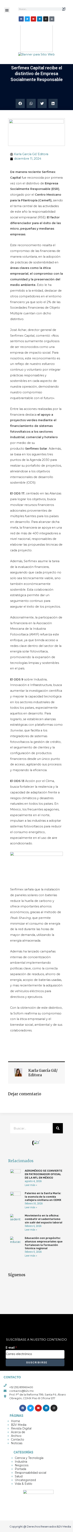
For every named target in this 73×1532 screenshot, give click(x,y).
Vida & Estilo (23, 1484)
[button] (7, 10)
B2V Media (18, 1425)
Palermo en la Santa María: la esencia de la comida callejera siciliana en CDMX (43, 1197)
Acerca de (18, 1432)
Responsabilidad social (30, 1472)
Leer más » (31, 1185)
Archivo (16, 1436)
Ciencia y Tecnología (29, 1458)
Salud (19, 1476)
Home (15, 1421)
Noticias (16, 1443)
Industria (21, 1461)
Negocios (21, 1465)
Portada (20, 1469)
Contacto (17, 1439)
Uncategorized (25, 1480)
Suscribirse (36, 1362)
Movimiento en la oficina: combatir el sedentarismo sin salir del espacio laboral (43, 1219)
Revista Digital (21, 1428)
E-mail (11, 1347)
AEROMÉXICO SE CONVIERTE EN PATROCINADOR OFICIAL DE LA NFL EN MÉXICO (43, 1174)
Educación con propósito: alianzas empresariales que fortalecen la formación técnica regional (43, 1243)
